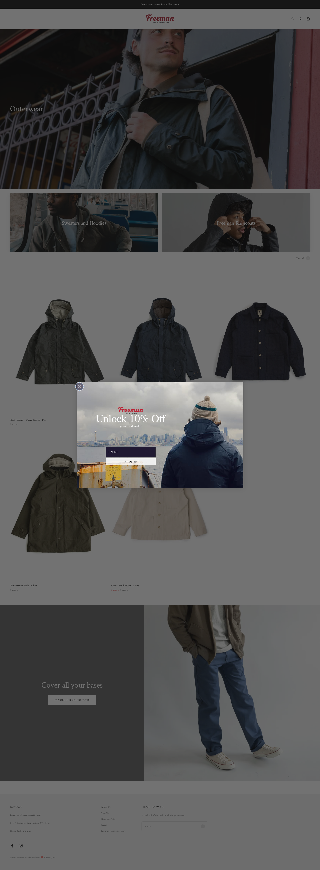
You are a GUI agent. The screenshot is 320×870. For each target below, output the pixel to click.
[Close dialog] (79, 386)
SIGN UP (130, 462)
